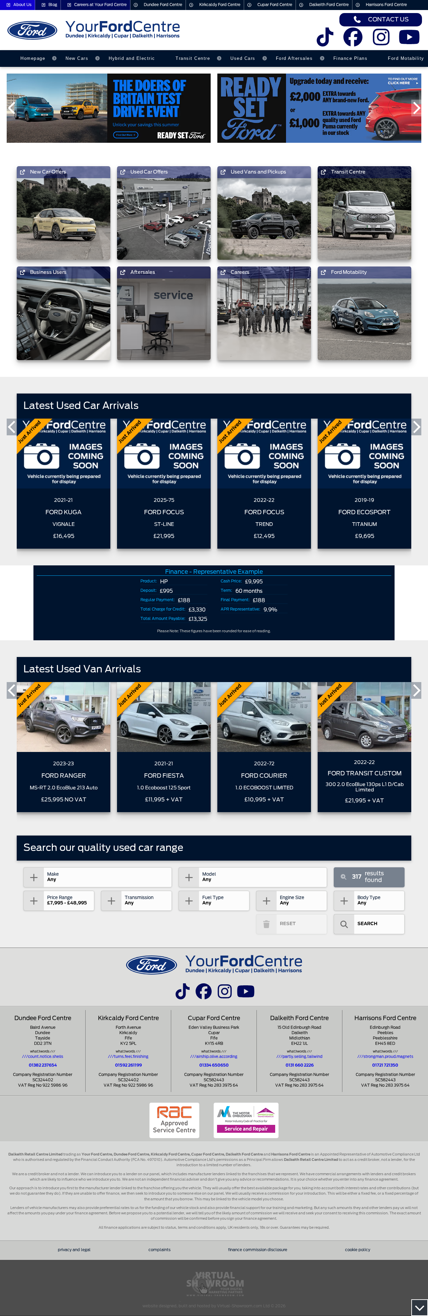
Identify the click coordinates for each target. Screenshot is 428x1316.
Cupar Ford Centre (274, 5)
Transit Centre (193, 58)
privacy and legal (74, 1250)
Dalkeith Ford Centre (329, 5)
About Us (22, 5)
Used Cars (242, 58)
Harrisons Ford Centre (386, 5)
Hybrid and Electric (132, 58)
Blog (52, 5)
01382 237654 (43, 1065)
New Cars (77, 58)
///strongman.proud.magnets (385, 1057)
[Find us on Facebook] (353, 41)
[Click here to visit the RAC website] (174, 1120)
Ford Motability (406, 58)
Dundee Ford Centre (163, 5)
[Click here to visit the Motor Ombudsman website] (246, 1120)
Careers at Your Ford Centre (100, 5)
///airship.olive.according (213, 1057)
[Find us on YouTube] (409, 41)
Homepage (32, 58)
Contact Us (388, 19)
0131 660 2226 (300, 1065)
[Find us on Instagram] (381, 41)
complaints (159, 1250)
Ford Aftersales (294, 58)
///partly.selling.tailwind (299, 1057)
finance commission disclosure (257, 1250)
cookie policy (357, 1250)
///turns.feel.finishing (128, 1057)
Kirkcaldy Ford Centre (219, 5)
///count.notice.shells (42, 1057)
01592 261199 (128, 1065)
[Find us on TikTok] (325, 41)
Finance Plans (350, 58)
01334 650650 (214, 1065)
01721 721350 (385, 1065)
